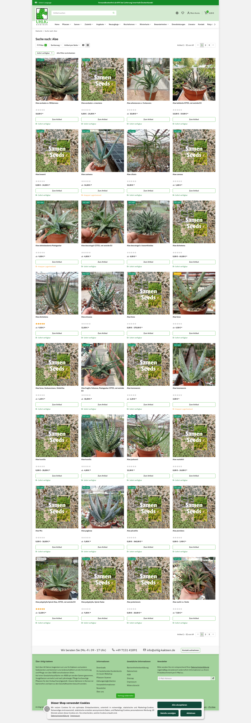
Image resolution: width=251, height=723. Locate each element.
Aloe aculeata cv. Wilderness (47, 103)
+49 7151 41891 (126, 650)
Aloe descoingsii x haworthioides (140, 245)
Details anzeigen (168, 713)
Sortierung (55, 45)
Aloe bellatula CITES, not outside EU (187, 103)
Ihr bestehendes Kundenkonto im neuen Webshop (109, 672)
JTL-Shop (211, 707)
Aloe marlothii (178, 459)
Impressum (131, 682)
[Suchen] (114, 13)
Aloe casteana (86, 174)
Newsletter (101, 688)
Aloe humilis (41, 459)
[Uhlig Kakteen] (42, 17)
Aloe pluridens (178, 531)
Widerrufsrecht (133, 685)
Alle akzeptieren (179, 705)
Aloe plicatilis (132, 531)
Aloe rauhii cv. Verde (181, 602)
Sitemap (130, 678)
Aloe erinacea (86, 317)
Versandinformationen (105, 684)
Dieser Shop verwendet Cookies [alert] (70, 703)
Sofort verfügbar (43, 53)
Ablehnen (191, 713)
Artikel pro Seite (71, 45)
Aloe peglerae (86, 531)
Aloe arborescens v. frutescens (139, 103)
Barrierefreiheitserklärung (137, 667)
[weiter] (213, 45)
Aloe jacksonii (132, 459)
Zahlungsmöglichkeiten (106, 681)
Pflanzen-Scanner (103, 677)
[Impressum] (177, 13)
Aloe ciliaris (131, 174)
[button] (183, 13)
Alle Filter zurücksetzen (66, 53)
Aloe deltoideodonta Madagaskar (48, 245)
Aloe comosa (178, 174)
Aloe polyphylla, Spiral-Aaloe (92, 602)
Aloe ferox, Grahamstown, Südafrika (50, 388)
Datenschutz (132, 671)
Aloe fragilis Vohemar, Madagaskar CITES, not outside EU (102, 389)
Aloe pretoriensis (134, 602)
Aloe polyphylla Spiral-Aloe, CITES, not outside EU (56, 602)
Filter (42, 45)
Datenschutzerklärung (200, 667)
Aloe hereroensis (133, 388)
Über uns (100, 691)
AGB (129, 674)
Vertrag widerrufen (125, 695)
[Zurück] (198, 45)
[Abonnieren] (213, 678)
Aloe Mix (39, 531)
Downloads (101, 667)
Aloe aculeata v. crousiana (91, 103)
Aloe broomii (41, 174)
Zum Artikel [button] (57, 119)
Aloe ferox (131, 317)
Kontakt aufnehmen (190, 650)
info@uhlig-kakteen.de (161, 650)
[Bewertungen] (40, 110)
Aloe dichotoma (179, 245)
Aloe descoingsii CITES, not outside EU (96, 245)
